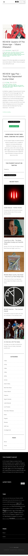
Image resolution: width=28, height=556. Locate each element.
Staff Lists (6, 426)
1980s (5, 368)
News (5, 414)
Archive (5, 380)
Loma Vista (5, 86)
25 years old (10, 500)
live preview (8, 514)
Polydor (17, 516)
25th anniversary (15, 500)
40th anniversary (11, 502)
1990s (5, 372)
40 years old (5, 502)
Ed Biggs (7, 82)
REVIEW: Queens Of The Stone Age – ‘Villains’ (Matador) (14, 44)
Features (6, 395)
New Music (21, 514)
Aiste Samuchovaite (11, 504)
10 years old (6, 498)
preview (20, 516)
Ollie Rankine (8, 516)
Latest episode (7, 403)
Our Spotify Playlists (14, 126)
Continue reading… (7, 112)
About (5, 441)
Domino (18, 508)
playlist (14, 516)
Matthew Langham (18, 86)
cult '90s (14, 508)
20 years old (18, 498)
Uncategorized (7, 430)
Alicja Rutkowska (15, 506)
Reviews (22, 52)
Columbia (11, 508)
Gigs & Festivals (7, 399)
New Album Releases (15, 52)
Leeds (19, 512)
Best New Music (7, 52)
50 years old (17, 502)
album (6, 53)
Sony (15, 518)
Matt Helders (10, 86)
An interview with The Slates (12, 342)
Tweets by (6, 169)
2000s (5, 376)
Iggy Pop (15, 85)
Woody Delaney (22, 518)
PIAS (11, 516)
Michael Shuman (20, 54)
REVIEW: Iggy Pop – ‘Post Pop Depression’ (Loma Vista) (12, 76)
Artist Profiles (7, 384)
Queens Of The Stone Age (8, 55)
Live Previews (7, 407)
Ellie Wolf (9, 510)
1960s (5, 360)
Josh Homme (10, 54)
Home (5, 445)
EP (11, 510)
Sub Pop (18, 518)
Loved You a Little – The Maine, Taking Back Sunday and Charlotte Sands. (13, 242)
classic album (6, 508)
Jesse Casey (8, 512)
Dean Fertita (10, 53)
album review (9, 506)
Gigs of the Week (17, 510)
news (3, 516)
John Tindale (14, 512)
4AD (3, 498)
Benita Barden (22, 506)
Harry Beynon (8, 50)
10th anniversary (12, 498)
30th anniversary (21, 500)
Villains (8, 56)
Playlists (6, 418)
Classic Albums (7, 391)
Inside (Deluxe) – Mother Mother (13, 207)
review (15, 55)
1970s (5, 364)
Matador (15, 54)
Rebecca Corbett (6, 518)
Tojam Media (16, 547)
